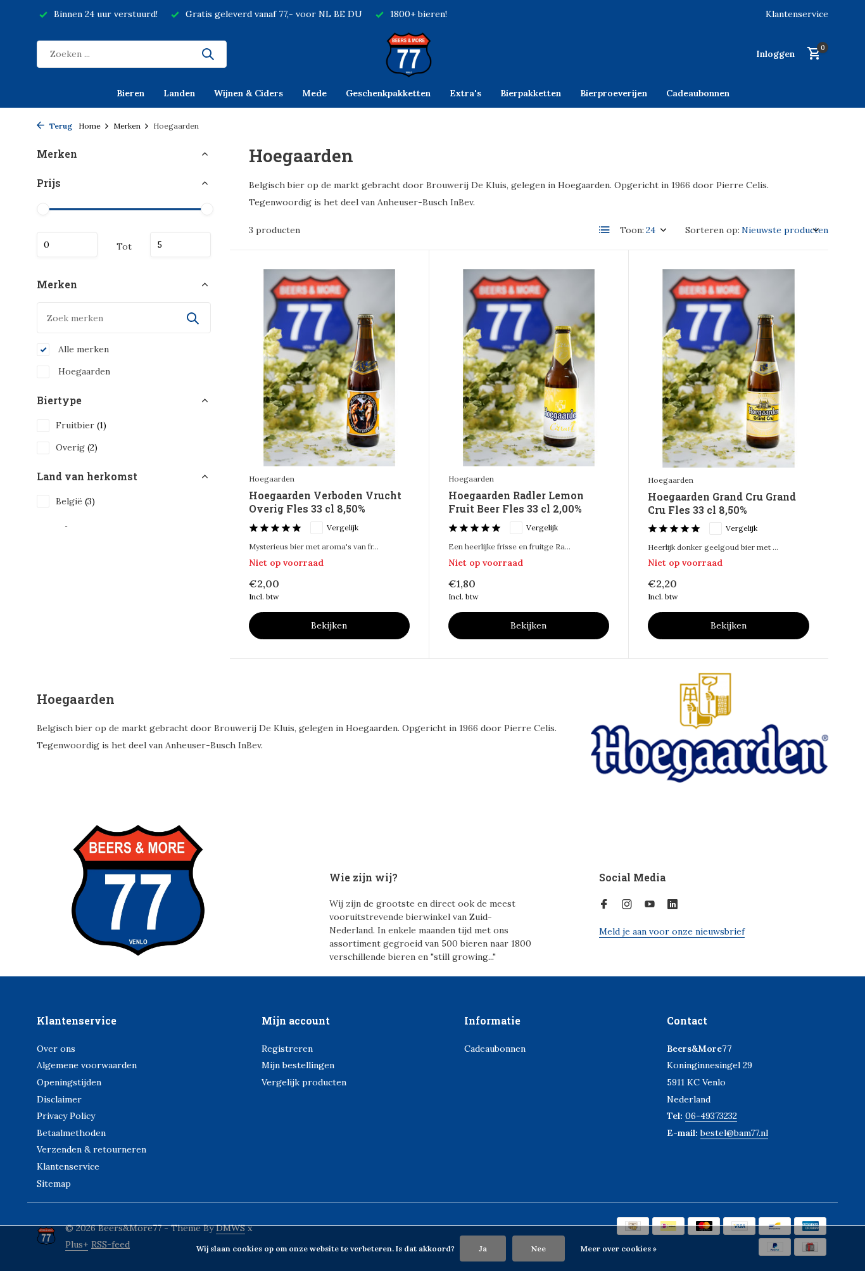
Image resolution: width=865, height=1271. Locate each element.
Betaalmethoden (71, 1133)
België (75, 501)
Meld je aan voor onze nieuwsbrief (672, 931)
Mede (314, 93)
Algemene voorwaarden (87, 1065)
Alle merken (82, 349)
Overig (77, 447)
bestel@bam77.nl (734, 1133)
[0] (811, 54)
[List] (604, 230)
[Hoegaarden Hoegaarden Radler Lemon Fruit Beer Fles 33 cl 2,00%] (528, 368)
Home (90, 126)
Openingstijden (69, 1082)
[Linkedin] (672, 904)
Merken (127, 126)
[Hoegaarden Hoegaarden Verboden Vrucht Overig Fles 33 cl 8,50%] (329, 368)
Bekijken (329, 625)
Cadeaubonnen (697, 93)
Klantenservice (797, 14)
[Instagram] (627, 904)
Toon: (632, 230)
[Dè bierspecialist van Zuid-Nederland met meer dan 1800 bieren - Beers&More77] (432, 54)
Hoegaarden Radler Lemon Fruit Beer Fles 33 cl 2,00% (516, 502)
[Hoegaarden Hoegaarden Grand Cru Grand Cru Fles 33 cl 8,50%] (728, 368)
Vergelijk (342, 527)
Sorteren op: (712, 230)
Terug (59, 126)
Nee (538, 1248)
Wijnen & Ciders (248, 93)
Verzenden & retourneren (91, 1149)
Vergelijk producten (304, 1082)
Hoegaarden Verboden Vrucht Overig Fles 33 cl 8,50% (325, 502)
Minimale (67, 244)
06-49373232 (711, 1115)
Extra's (465, 93)
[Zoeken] (207, 54)
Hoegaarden (83, 371)
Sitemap (54, 1183)
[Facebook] (604, 904)
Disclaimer (59, 1099)
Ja (483, 1248)
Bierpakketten (530, 93)
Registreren (287, 1048)
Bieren (130, 93)
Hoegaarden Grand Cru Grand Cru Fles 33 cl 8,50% (722, 503)
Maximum (180, 244)
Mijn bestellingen (298, 1065)
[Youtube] (650, 904)
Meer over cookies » (619, 1248)
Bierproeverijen (613, 93)
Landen (179, 93)
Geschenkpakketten (388, 93)
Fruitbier (81, 425)
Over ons (56, 1048)
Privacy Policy (66, 1115)
